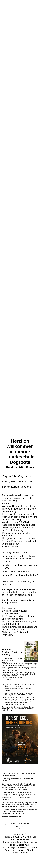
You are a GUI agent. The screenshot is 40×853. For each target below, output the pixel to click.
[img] (20, 213)
